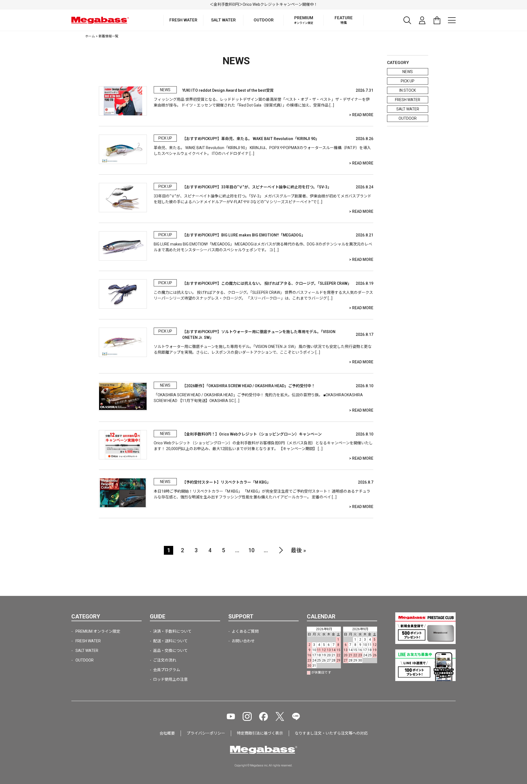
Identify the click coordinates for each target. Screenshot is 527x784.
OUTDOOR (408, 118)
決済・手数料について (172, 631)
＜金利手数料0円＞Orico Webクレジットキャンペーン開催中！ (264, 4)
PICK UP (407, 81)
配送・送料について (170, 641)
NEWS (407, 71)
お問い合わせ (243, 641)
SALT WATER (407, 109)
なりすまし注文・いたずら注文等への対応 (331, 733)
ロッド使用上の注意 (170, 679)
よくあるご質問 (245, 631)
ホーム (90, 36)
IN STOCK (407, 90)
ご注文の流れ (164, 660)
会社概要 (167, 733)
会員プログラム (166, 670)
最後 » (298, 550)
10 (251, 550)
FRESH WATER (407, 99)
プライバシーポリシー (206, 733)
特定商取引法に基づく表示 (260, 733)
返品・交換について (170, 650)
